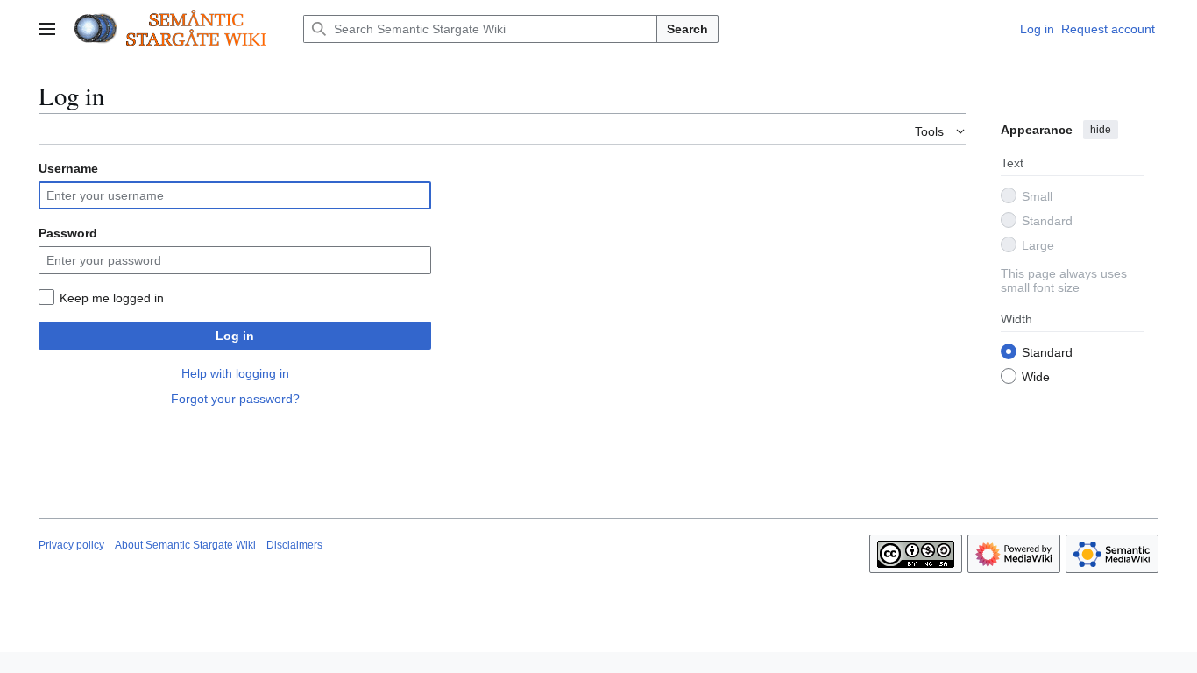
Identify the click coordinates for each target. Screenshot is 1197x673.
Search (687, 29)
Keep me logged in (112, 298)
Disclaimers (294, 545)
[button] (47, 29)
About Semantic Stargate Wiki (185, 545)
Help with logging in (235, 373)
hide (1100, 130)
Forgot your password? (235, 399)
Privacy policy (71, 545)
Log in (235, 336)
